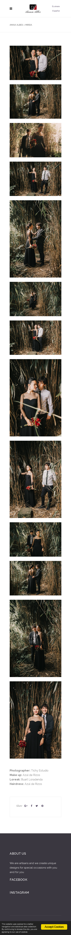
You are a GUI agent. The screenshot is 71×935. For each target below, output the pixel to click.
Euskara (56, 6)
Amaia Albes (16, 25)
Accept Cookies (54, 926)
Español (56, 11)
